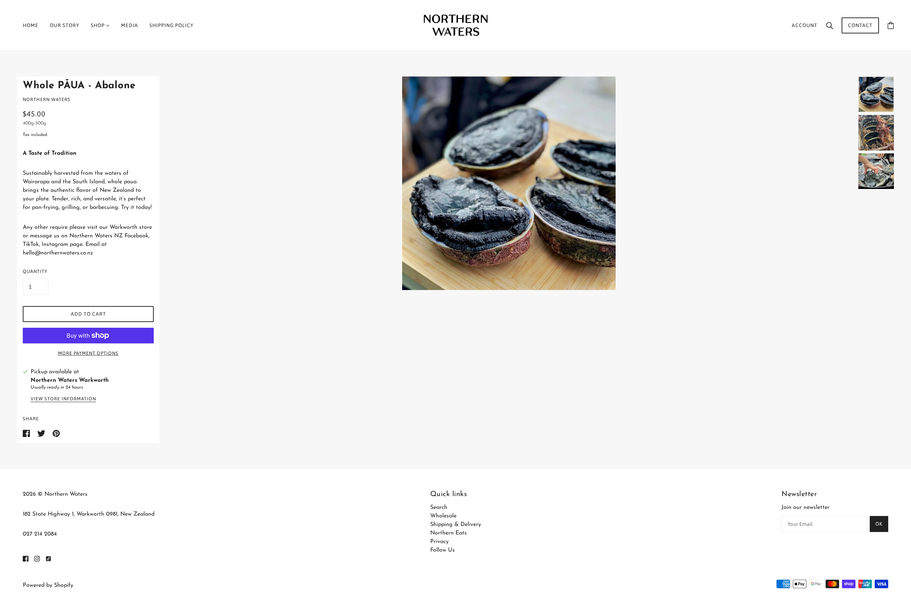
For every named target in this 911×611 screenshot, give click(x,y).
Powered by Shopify (48, 585)
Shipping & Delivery (455, 524)
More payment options (88, 353)
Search (438, 507)
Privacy (439, 541)
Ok (879, 524)
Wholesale (443, 516)
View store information (63, 398)
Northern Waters (46, 99)
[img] (25, 558)
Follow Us (442, 550)
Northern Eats (448, 533)
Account (804, 25)
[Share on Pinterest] (56, 433)
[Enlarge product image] (509, 183)
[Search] (829, 25)
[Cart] (891, 25)
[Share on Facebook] (27, 433)
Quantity (35, 271)
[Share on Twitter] (42, 433)
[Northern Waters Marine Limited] (456, 25)
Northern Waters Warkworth (70, 380)
